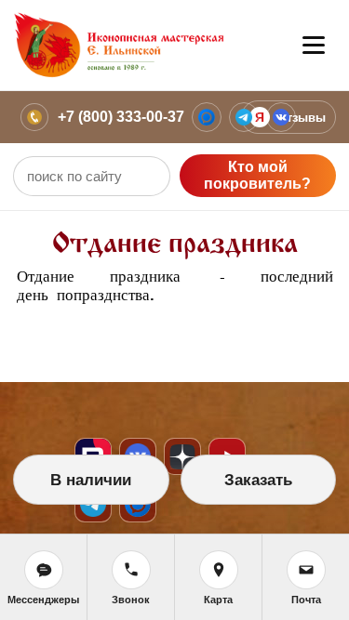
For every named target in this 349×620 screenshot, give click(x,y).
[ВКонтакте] (281, 117)
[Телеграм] (244, 117)
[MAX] (206, 117)
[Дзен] (182, 456)
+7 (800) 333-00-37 (121, 117)
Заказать (258, 480)
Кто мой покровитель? (257, 175)
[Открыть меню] (313, 45)
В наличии (90, 480)
